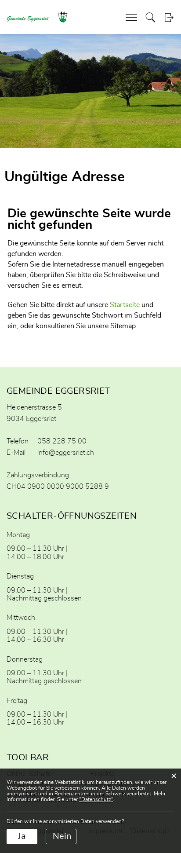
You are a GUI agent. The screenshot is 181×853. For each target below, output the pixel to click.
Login (168, 17)
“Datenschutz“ (96, 799)
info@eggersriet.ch (65, 452)
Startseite (125, 304)
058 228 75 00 (62, 441)
